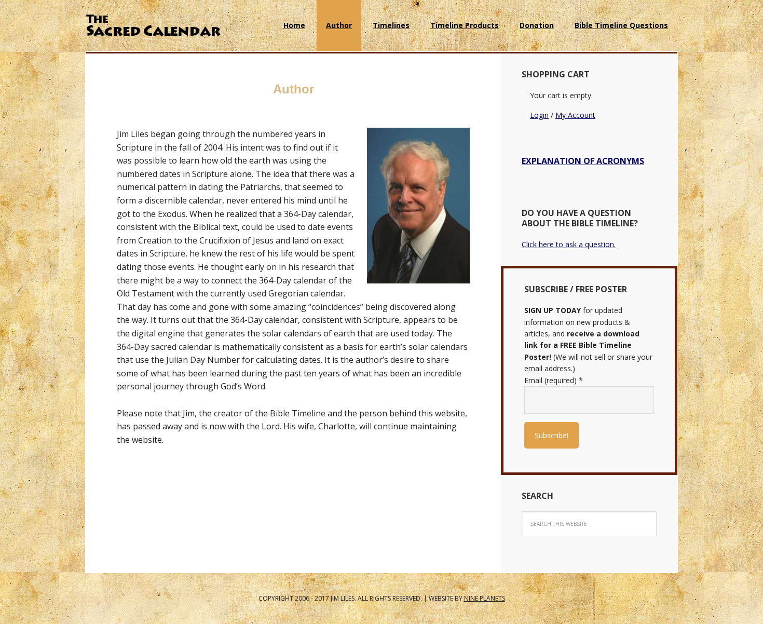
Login (539, 115)
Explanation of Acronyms (583, 161)
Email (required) (553, 380)
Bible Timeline (153, 26)
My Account (575, 115)
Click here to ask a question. (569, 244)
